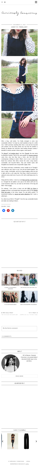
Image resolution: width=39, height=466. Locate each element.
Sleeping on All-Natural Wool (29, 313)
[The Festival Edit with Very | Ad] (28, 280)
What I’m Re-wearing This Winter (28, 304)
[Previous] (2, 441)
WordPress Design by (19, 463)
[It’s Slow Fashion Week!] (10, 297)
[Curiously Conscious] (19, 9)
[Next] (36, 441)
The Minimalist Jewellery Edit (9, 313)
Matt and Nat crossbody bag (29, 180)
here (10, 185)
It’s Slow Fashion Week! (10, 304)
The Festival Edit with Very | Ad (28, 287)
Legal (28, 461)
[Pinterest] (4, 2)
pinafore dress (15, 153)
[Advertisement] (19, 244)
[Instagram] (2, 2)
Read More (19, 376)
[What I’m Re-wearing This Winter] (28, 297)
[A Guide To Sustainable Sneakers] (10, 280)
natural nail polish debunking (22, 194)
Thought (27, 153)
